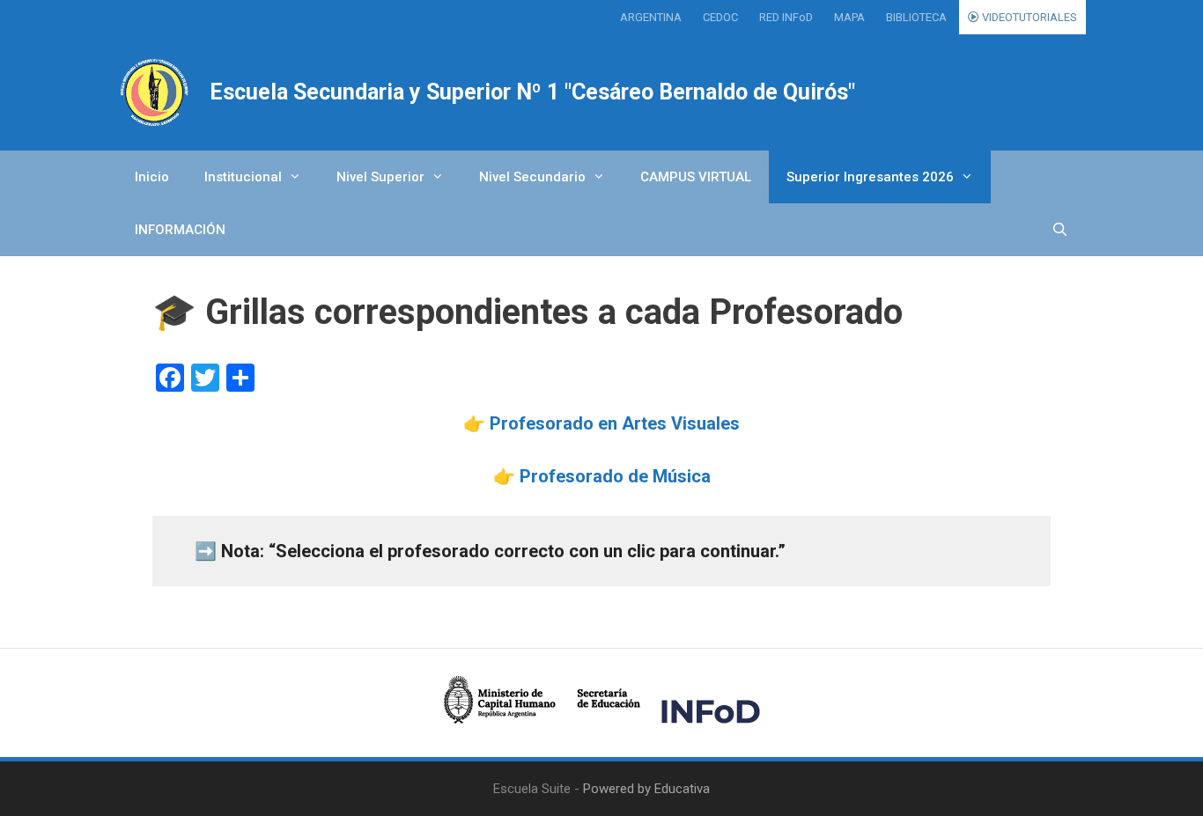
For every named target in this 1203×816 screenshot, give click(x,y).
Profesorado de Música (615, 476)
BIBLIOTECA (916, 17)
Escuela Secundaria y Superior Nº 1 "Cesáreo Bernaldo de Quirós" (532, 92)
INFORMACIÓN (180, 230)
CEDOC (720, 17)
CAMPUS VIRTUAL (695, 177)
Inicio (152, 177)
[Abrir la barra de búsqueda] (1060, 229)
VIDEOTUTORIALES (1028, 17)
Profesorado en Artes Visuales (615, 423)
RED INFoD (786, 17)
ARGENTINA (651, 17)
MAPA (849, 17)
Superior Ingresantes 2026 (870, 177)
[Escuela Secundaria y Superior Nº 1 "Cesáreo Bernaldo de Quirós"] (154, 92)
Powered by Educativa (646, 789)
